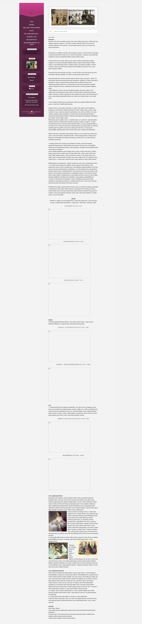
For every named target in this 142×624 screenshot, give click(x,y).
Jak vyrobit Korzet (31, 39)
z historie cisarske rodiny (32, 105)
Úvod (50, 31)
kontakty (31, 24)
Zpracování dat (31, 113)
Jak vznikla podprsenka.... (31, 33)
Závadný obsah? (37, 111)
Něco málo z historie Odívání (31, 27)
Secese (32, 30)
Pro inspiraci (31, 97)
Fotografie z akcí (31, 36)
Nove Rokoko (31, 77)
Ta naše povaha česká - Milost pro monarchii (31, 101)
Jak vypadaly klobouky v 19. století (32, 43)
